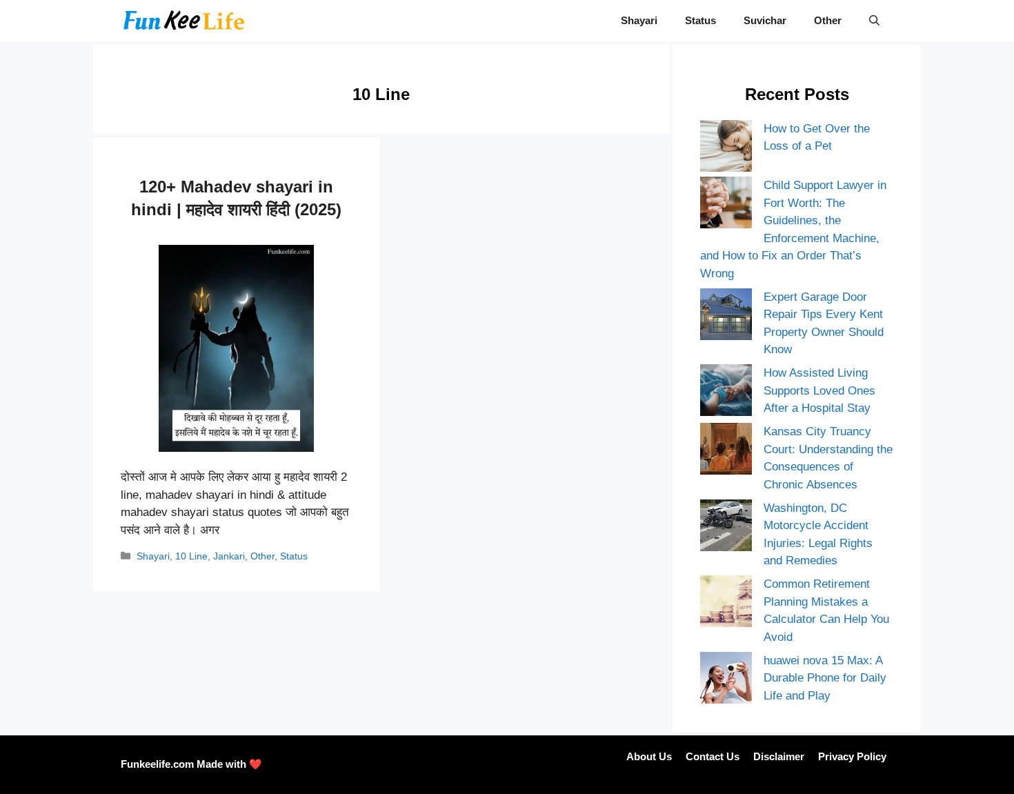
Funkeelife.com (157, 764)
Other (828, 20)
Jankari (229, 556)
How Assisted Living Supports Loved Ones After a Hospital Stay (819, 390)
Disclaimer (778, 756)
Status (700, 20)
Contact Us (712, 756)
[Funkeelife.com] (184, 20)
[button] (874, 20)
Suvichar (765, 20)
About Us (649, 756)
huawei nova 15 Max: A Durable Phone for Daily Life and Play (825, 678)
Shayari (639, 20)
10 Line (191, 556)
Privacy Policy (852, 756)
